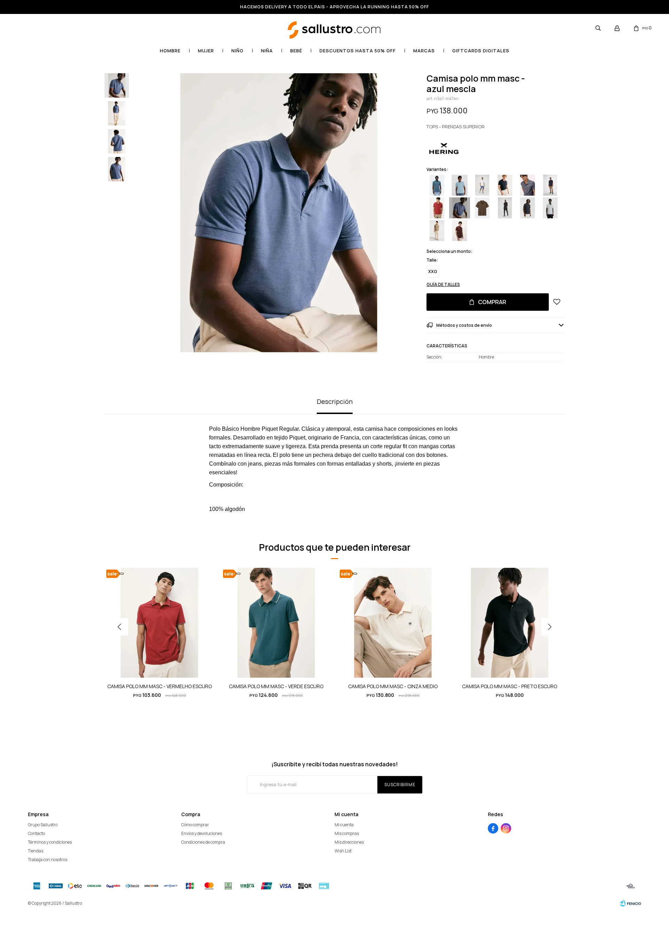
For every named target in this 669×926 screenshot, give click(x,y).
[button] (598, 28)
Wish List (343, 851)
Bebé (296, 50)
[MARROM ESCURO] (482, 207)
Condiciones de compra (203, 842)
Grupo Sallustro (42, 825)
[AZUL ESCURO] (550, 185)
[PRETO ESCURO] (504, 207)
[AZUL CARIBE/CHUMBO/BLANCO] (436, 185)
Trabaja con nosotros (47, 860)
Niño (237, 50)
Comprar (492, 302)
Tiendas (35, 851)
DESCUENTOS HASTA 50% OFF (358, 50)
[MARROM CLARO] (504, 185)
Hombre (170, 50)
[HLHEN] (459, 230)
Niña (267, 50)
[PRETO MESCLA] (527, 207)
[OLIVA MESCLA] (436, 230)
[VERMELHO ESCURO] (436, 207)
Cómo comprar (195, 825)
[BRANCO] (482, 185)
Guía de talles (443, 284)
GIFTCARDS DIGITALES (480, 50)
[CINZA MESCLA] (550, 207)
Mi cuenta (344, 825)
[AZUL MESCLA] (459, 207)
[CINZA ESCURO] (527, 185)
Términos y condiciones (50, 842)
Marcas (424, 50)
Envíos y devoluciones (201, 833)
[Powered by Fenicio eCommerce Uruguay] (630, 903)
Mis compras (346, 833)
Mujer (206, 50)
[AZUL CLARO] (459, 185)
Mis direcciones (349, 842)
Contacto (36, 833)
